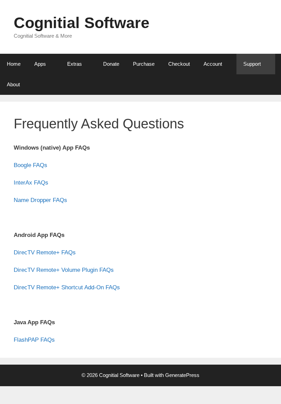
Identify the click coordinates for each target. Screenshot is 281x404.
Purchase (144, 64)
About (13, 84)
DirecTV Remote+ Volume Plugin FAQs (64, 270)
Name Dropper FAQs (40, 200)
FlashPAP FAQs (34, 340)
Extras (74, 64)
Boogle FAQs (30, 165)
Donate (111, 64)
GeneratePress (182, 375)
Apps (40, 64)
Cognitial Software (81, 22)
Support (252, 64)
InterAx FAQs (31, 182)
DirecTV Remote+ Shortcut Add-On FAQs (67, 287)
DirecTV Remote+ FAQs (45, 252)
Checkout (179, 64)
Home (14, 64)
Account (213, 64)
